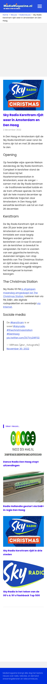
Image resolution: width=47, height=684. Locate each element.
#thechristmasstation (20, 330)
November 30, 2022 (18, 348)
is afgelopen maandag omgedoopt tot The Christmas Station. (20, 293)
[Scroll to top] (43, 680)
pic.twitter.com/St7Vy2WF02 (23, 337)
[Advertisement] (23, 49)
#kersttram (17, 322)
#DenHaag (13, 334)
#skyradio (19, 326)
